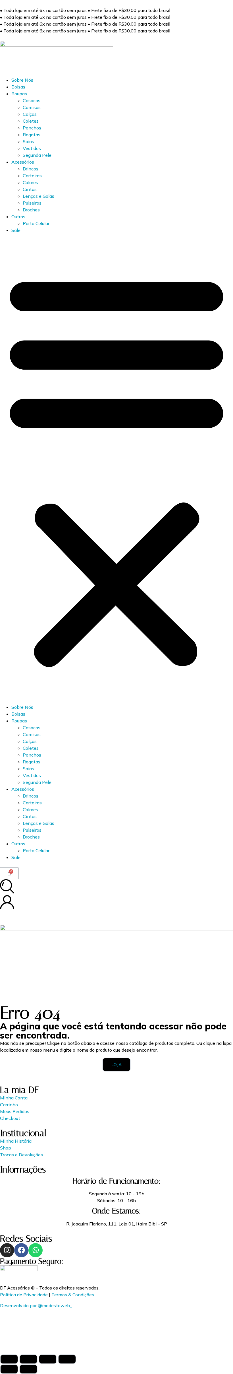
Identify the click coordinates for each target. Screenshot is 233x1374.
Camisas (32, 107)
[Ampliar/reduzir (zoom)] (9, 1359)
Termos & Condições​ (72, 1294)
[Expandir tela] (28, 1359)
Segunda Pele (37, 155)
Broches (31, 210)
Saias (28, 141)
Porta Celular (36, 223)
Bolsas (18, 87)
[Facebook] (21, 1250)
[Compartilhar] (48, 1359)
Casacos (31, 100)
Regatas (31, 134)
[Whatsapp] (35, 1250)
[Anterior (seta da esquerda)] (9, 1369)
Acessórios (22, 162)
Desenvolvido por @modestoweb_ (36, 1305)
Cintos (30, 189)
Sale (15, 230)
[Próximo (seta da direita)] (28, 1369)
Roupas (19, 93)
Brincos (30, 169)
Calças (30, 114)
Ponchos (32, 128)
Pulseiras (32, 203)
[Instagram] (7, 1250)
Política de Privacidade (24, 1294)
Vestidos (32, 148)
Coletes (31, 121)
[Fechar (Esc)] (67, 1359)
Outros (18, 216)
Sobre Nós (22, 80)
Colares (30, 182)
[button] (116, 469)
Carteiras (32, 175)
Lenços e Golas (38, 196)
